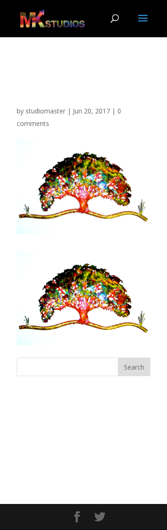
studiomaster (45, 110)
